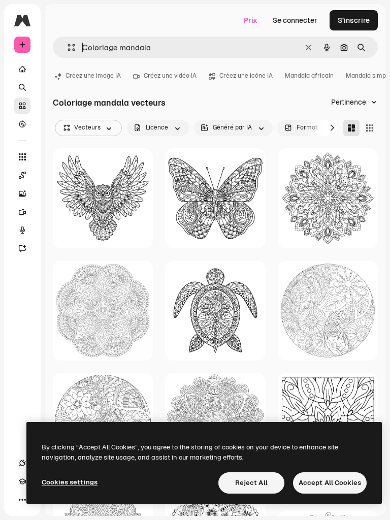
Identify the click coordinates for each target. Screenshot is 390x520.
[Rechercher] (22, 87)
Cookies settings (70, 482)
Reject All (251, 482)
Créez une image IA (93, 76)
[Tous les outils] (22, 157)
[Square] (370, 128)
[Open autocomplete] (67, 47)
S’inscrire (354, 20)
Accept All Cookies (330, 482)
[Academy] (22, 481)
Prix (250, 20)
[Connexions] (22, 463)
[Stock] (22, 106)
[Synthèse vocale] (22, 230)
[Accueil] (22, 69)
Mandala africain (309, 76)
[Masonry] (351, 128)
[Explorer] (22, 124)
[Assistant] (22, 248)
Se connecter (295, 20)
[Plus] (22, 500)
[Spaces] (22, 175)
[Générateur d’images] (22, 193)
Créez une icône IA (246, 76)
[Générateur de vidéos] (22, 212)
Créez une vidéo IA (170, 76)
